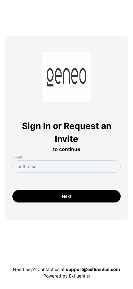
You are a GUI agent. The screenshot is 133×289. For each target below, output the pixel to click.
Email (17, 157)
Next (66, 196)
